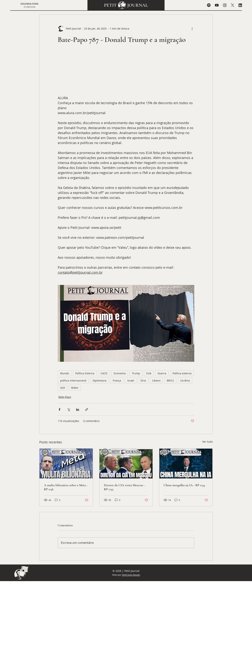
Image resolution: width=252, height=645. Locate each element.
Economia (120, 373)
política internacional (73, 380)
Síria (143, 380)
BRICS (170, 380)
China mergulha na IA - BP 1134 (184, 485)
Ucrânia (185, 380)
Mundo (64, 373)
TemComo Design (131, 574)
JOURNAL (137, 5)
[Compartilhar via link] (86, 409)
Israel (130, 380)
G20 (62, 387)
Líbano (156, 380)
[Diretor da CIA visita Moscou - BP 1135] (126, 463)
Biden (74, 387)
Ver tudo (207, 441)
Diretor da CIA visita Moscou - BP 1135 (124, 487)
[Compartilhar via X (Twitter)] (68, 409)
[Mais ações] (192, 28)
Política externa (181, 373)
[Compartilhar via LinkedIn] (77, 409)
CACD (104, 373)
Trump (136, 373)
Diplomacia (99, 380)
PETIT (110, 5)
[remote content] (126, 71)
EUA (148, 373)
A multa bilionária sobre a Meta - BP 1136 (66, 487)
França (117, 380)
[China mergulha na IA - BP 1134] (186, 463)
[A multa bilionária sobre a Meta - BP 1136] (66, 463)
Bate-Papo (64, 397)
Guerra (162, 373)
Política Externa (84, 373)
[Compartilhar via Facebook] (59, 409)
